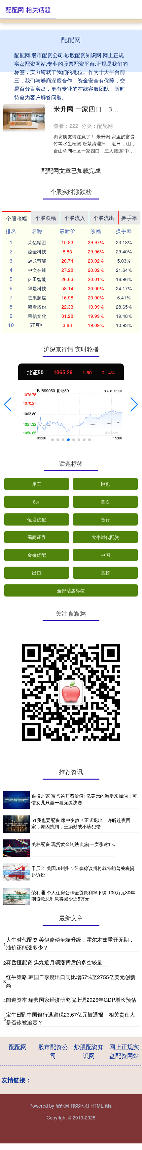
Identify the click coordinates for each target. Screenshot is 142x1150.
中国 (105, 555)
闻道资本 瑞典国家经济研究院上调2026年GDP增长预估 (71, 999)
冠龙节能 (37, 260)
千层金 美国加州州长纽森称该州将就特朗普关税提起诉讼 (82, 871)
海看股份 (37, 306)
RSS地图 (80, 1105)
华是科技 (37, 288)
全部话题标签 (71, 590)
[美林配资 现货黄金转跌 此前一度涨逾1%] (16, 848)
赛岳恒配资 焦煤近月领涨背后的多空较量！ (57, 962)
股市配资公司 (53, 1051)
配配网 (18, 1046)
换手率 (129, 218)
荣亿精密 (37, 242)
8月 (36, 501)
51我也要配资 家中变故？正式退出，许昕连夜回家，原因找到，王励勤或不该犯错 (80, 823)
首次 (105, 501)
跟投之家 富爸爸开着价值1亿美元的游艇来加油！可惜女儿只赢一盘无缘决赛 (84, 799)
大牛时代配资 (105, 537)
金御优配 (36, 555)
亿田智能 (37, 279)
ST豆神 (37, 325)
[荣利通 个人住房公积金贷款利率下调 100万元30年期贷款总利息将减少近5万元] (16, 896)
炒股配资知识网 (89, 1051)
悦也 (105, 484)
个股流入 (74, 218)
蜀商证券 (36, 537)
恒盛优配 (36, 519)
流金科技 (37, 251)
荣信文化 (37, 316)
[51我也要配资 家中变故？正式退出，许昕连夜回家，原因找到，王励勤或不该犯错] (16, 824)
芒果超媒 (37, 297)
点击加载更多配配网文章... (71, 170)
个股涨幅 (16, 218)
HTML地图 (101, 1105)
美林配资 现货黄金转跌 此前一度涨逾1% (73, 844)
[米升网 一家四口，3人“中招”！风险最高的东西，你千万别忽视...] (24, 117)
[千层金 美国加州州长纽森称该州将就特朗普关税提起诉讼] (16, 872)
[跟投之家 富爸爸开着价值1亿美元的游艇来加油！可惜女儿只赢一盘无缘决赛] (16, 800)
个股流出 (103, 218)
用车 (36, 484)
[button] (7, 404)
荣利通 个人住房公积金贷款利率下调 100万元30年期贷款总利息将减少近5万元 (83, 895)
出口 (36, 572)
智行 (105, 519)
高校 (105, 572)
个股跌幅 (45, 218)
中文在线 (37, 270)
